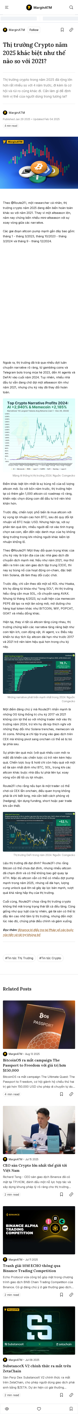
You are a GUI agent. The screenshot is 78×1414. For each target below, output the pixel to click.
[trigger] (71, 7)
